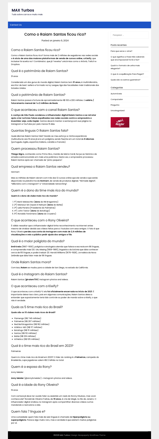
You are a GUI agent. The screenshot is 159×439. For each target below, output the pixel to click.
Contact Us (16, 25)
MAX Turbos (23, 10)
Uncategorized (117, 110)
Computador (117, 99)
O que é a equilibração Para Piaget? (127, 74)
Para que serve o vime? (121, 51)
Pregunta (115, 105)
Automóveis (116, 93)
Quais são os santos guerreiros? (125, 79)
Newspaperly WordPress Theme (91, 435)
